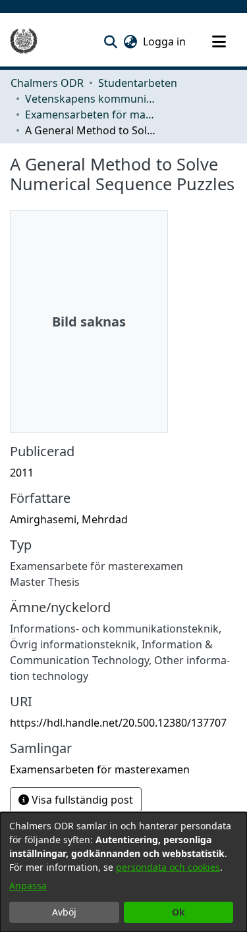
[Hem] (24, 41)
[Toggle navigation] (218, 41)
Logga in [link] (165, 41)
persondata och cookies (168, 867)
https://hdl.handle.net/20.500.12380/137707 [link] (118, 722)
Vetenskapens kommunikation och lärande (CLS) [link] (91, 98)
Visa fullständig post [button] (81, 799)
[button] (110, 41)
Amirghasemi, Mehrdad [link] (69, 519)
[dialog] (123, 872)
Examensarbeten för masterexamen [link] (91, 114)
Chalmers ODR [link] (47, 83)
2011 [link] (22, 472)
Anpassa (28, 885)
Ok (178, 912)
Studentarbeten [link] (137, 83)
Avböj (64, 912)
